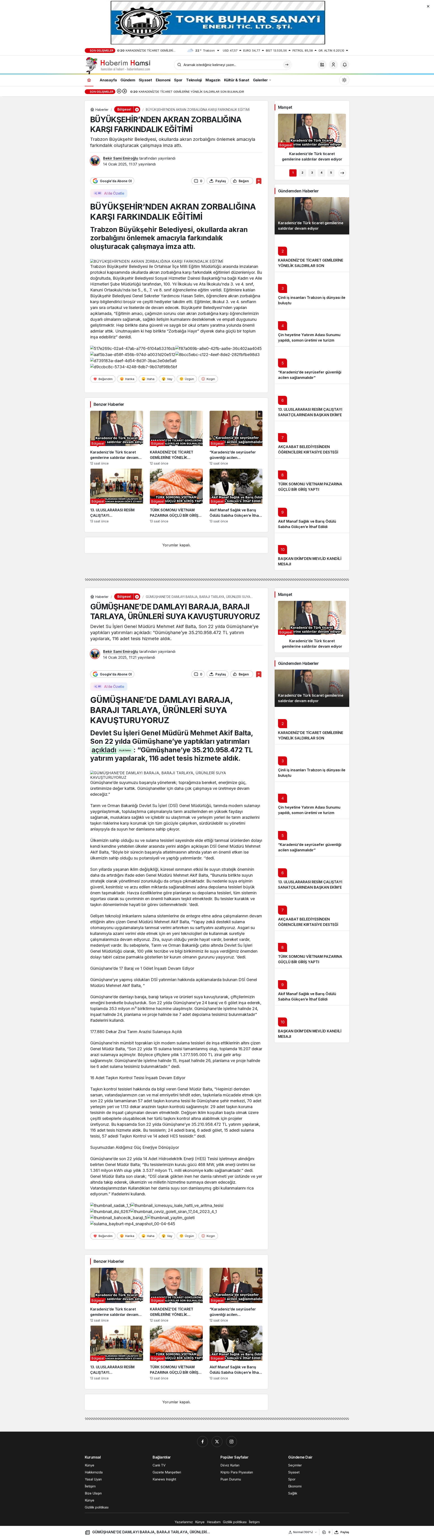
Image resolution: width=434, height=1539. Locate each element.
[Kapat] (428, 5)
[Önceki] (119, 91)
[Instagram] (231, 1441)
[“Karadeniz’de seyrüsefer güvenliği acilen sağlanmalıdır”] (236, 438)
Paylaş (344, 1532)
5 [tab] (331, 172)
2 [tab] (302, 172)
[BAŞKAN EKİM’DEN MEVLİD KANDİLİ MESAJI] (312, 551)
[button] (322, 64)
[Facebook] (202, 1441)
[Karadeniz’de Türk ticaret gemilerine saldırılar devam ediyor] (116, 438)
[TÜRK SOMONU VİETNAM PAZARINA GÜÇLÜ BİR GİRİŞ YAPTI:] (176, 496)
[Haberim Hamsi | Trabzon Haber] (117, 65)
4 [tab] (321, 172)
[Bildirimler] (344, 64)
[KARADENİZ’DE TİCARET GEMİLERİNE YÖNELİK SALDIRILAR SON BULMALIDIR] (176, 438)
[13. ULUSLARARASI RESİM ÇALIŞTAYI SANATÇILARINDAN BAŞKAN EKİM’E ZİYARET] (116, 496)
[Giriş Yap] (333, 64)
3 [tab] (312, 172)
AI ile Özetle (114, 193)
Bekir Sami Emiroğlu (120, 158)
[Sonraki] (124, 91)
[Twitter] (217, 1441)
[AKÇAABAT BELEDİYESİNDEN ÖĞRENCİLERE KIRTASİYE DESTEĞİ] (312, 439)
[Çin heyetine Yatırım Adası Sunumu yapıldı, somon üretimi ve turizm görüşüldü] (312, 327)
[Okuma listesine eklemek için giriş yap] (258, 181)
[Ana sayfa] (89, 80)
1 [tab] (293, 172)
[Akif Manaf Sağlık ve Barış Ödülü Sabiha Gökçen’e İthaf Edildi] (236, 496)
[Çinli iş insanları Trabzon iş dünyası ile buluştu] (312, 290)
